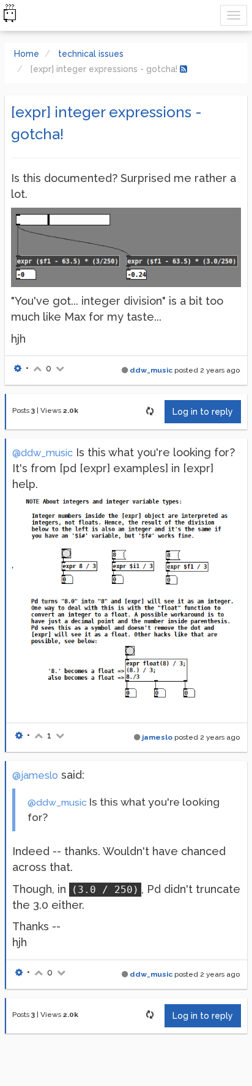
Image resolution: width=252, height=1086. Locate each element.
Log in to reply (202, 412)
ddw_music (151, 370)
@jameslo (35, 775)
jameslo (157, 737)
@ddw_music (42, 453)
